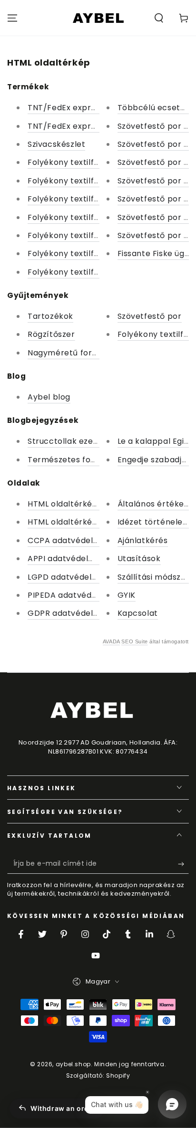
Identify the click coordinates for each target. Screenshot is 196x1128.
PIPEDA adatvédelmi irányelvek (90, 595)
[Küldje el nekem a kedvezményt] (183, 864)
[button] (159, 18)
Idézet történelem (154, 521)
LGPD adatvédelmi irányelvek (86, 577)
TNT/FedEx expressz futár (79, 107)
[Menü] (12, 18)
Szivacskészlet (56, 144)
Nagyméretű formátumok (79, 352)
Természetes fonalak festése (86, 459)
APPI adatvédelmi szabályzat (85, 558)
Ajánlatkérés (143, 540)
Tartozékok (50, 316)
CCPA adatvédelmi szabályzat (88, 540)
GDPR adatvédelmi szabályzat (88, 613)
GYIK (127, 595)
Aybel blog (49, 397)
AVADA (111, 641)
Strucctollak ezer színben (79, 441)
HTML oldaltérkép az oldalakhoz (91, 503)
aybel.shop (73, 1064)
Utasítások (139, 558)
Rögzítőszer (51, 334)
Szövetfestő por (150, 316)
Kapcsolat (138, 613)
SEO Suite (134, 641)
